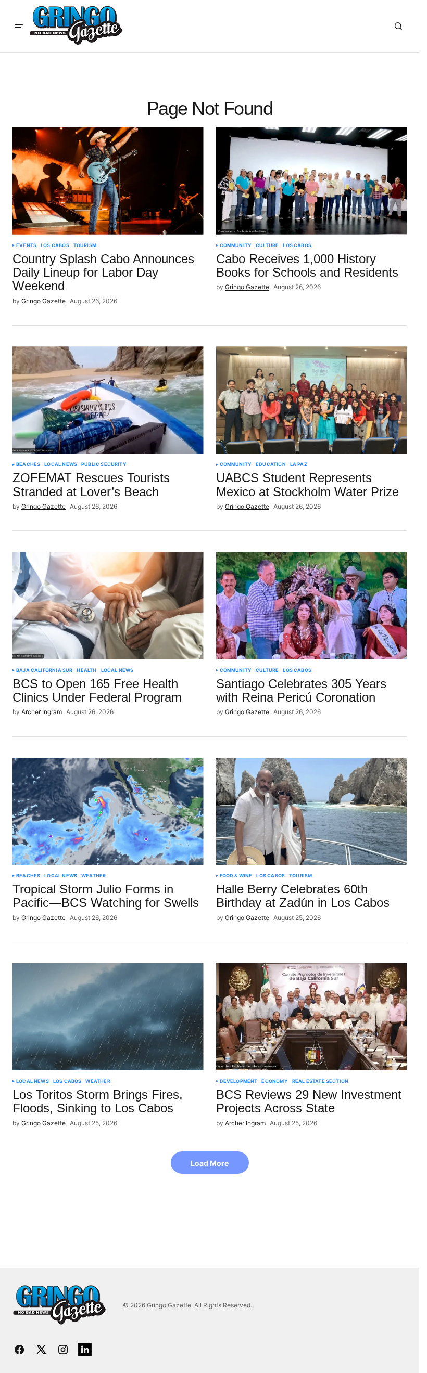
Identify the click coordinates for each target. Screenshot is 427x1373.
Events (26, 245)
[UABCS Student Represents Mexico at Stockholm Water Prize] (311, 400)
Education (271, 464)
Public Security (104, 464)
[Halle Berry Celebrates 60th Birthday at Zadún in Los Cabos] (311, 811)
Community (236, 245)
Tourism (84, 245)
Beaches (28, 464)
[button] (18, 26)
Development (239, 1081)
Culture (267, 245)
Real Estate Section (320, 1081)
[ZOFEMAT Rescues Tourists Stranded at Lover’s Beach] (108, 400)
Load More (210, 1163)
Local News (60, 464)
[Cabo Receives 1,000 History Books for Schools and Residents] (311, 181)
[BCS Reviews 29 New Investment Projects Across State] (311, 1016)
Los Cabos (55, 245)
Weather (93, 875)
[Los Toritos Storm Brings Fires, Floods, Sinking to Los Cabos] (108, 1016)
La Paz (298, 464)
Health (86, 670)
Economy (274, 1081)
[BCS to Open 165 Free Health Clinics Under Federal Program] (108, 605)
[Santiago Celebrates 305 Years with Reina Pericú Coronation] (311, 605)
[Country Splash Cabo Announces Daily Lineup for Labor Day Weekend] (108, 181)
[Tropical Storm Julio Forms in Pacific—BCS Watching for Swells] (108, 811)
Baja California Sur (44, 670)
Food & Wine (236, 875)
